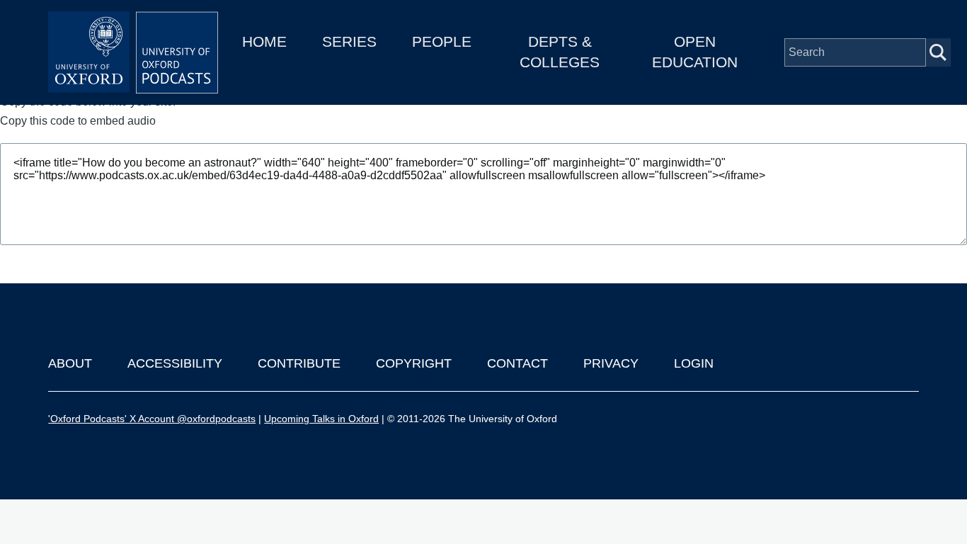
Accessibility (174, 363)
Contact (517, 363)
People (441, 41)
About (70, 363)
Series (349, 41)
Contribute (299, 363)
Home (264, 41)
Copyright (414, 363)
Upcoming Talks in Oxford (321, 418)
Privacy (611, 363)
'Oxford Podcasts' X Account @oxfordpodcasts (152, 418)
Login (694, 363)
